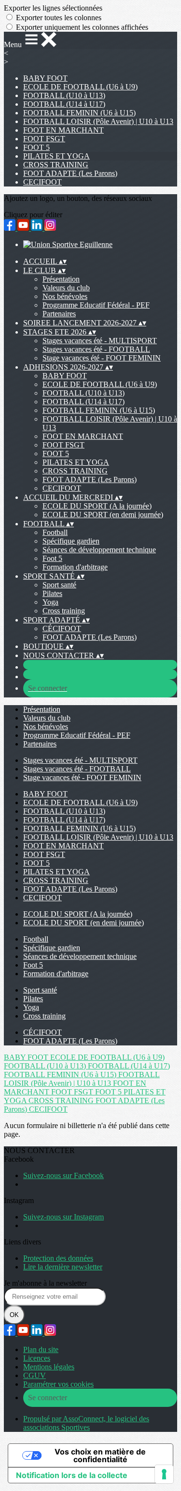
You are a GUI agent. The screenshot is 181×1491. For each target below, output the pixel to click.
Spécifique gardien (70, 541)
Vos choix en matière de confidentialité (100, 1455)
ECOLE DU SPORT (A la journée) (97, 506)
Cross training (63, 611)
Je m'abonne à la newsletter (45, 1283)
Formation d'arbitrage (75, 567)
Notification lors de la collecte (71, 1475)
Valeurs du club (66, 288)
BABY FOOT (45, 78)
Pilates (52, 593)
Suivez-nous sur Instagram (63, 1217)
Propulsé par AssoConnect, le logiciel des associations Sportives (86, 1423)
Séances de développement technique (99, 550)
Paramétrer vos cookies (58, 1384)
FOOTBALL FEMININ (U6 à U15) (79, 113)
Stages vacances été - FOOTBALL (96, 349)
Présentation (61, 279)
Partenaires (59, 314)
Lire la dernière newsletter (62, 1267)
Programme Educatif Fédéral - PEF (96, 305)
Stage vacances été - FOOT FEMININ (101, 358)
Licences (36, 1358)
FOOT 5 (36, 147)
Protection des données (58, 1258)
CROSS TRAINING (55, 165)
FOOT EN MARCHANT (63, 130)
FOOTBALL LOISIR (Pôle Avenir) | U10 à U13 (98, 121)
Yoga (50, 602)
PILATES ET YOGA (56, 156)
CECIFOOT (42, 182)
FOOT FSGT (44, 139)
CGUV (34, 1375)
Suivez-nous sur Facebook (63, 1175)
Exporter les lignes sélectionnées (53, 8)
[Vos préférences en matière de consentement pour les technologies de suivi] (164, 1474)
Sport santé (59, 585)
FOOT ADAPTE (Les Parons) (70, 173)
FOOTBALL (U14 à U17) (64, 104)
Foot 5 (52, 558)
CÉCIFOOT (61, 628)
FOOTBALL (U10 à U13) (64, 95)
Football (55, 532)
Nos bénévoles (64, 296)
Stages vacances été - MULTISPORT (99, 340)
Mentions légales (48, 1367)
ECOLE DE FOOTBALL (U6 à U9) (80, 87)
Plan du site (40, 1349)
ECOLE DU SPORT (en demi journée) (102, 514)
